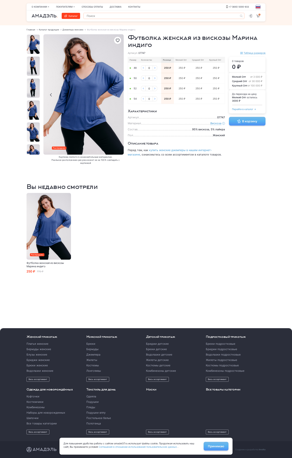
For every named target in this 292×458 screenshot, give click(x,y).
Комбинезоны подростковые (225, 370)
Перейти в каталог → (244, 109)
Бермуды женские (39, 349)
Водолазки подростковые (223, 354)
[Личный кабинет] (250, 15)
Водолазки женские (40, 370)
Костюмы (92, 365)
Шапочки (33, 418)
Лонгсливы (93, 370)
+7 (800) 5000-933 (239, 6)
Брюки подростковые (220, 343)
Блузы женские (37, 354)
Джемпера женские (73, 30)
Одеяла (91, 396)
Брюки (90, 343)
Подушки (92, 401)
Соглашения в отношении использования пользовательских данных (138, 446)
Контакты (134, 6)
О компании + (40, 6)
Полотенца (93, 423)
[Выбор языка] (258, 7)
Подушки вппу (96, 412)
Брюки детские (156, 349)
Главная (31, 30)
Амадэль (44, 16)
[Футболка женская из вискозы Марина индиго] (49, 226)
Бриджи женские (38, 360)
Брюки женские (37, 365)
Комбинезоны (36, 407)
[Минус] (143, 67)
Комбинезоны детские (161, 370)
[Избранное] (117, 40)
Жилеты (91, 360)
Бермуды (92, 349)
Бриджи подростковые (221, 349)
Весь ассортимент (38, 379)
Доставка (115, 6)
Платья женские (37, 343)
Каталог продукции (49, 30)
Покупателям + (65, 6)
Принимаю (216, 446)
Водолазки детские (159, 354)
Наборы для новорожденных (46, 412)
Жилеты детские (157, 360)
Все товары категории (42, 423)
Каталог (73, 16)
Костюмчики (35, 401)
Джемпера (93, 354)
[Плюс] (155, 67)
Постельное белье (98, 418)
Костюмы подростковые (222, 365)
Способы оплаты (92, 6)
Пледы (90, 407)
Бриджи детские (157, 343)
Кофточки (33, 396)
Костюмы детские (158, 365)
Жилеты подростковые (221, 360)
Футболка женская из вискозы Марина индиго (45, 264)
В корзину (249, 121)
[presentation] (50, 94)
